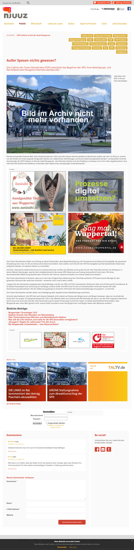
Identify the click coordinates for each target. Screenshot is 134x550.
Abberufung (87, 36)
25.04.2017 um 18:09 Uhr (16, 459)
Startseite (9, 23)
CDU (90, 40)
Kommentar (12, 481)
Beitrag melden (109, 449)
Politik (22, 23)
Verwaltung (121, 48)
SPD (111, 48)
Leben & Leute (55, 23)
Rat (105, 48)
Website (10, 515)
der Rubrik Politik (14, 404)
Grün (104, 23)
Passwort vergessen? (55, 425)
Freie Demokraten (98, 44)
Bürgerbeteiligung (77, 40)
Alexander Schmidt (103, 36)
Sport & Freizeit (88, 23)
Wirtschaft (36, 23)
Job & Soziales (119, 23)
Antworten (12, 451)
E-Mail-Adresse (13, 509)
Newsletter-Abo (103, 3)
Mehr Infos (73, 547)
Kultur (71, 23)
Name (10, 503)
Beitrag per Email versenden (103, 449)
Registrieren (56, 427)
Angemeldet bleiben (56, 423)
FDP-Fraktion (121, 40)
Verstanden (62, 547)
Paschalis (97, 48)
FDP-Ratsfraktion (80, 44)
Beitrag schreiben (123, 3)
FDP (110, 40)
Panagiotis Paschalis (81, 48)
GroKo (111, 44)
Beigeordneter (120, 36)
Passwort (36, 419)
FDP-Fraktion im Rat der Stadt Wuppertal (33, 35)
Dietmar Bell (100, 40)
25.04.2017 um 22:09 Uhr (16, 444)
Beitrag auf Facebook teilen (97, 449)
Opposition (121, 44)
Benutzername (37, 415)
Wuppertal (121, 52)
